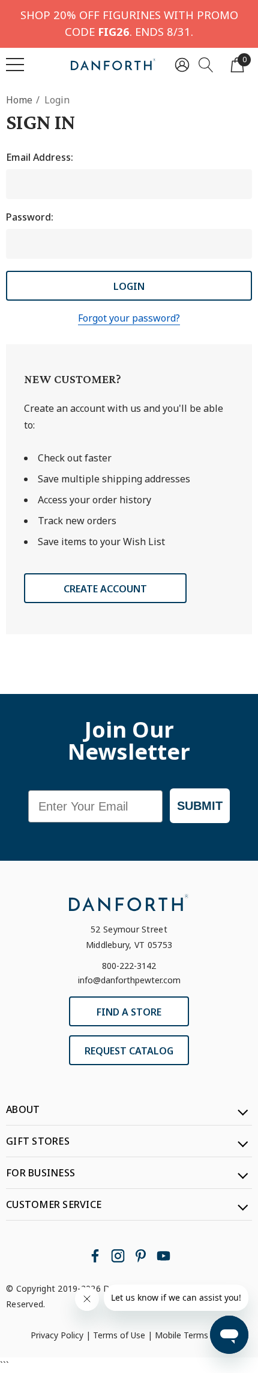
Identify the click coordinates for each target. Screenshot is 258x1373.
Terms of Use (119, 1335)
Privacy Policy (57, 1335)
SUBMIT (200, 805)
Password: (29, 217)
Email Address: (39, 157)
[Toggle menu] (15, 65)
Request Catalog (129, 1050)
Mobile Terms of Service (202, 1335)
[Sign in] (182, 64)
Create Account (105, 588)
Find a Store (129, 1012)
